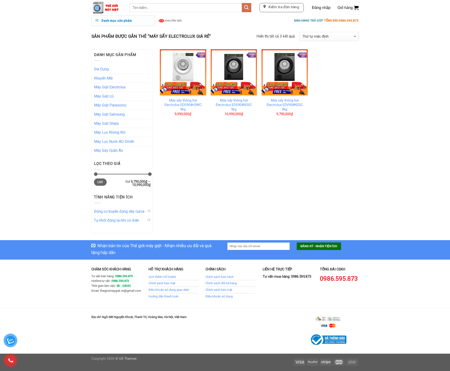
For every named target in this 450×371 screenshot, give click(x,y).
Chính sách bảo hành (220, 277)
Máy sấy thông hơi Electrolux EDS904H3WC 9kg (183, 104)
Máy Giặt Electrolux (110, 87)
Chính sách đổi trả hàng (221, 283)
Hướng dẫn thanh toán (164, 296)
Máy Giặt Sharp (106, 123)
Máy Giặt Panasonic (110, 105)
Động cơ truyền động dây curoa (119, 211)
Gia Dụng (101, 69)
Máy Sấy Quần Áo (108, 150)
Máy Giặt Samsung (109, 114)
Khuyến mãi (173, 20)
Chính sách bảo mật (162, 283)
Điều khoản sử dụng (219, 296)
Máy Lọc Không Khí (109, 132)
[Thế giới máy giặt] (107, 7)
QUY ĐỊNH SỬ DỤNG (162, 277)
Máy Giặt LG (104, 96)
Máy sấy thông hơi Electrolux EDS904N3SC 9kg (234, 104)
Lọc (100, 182)
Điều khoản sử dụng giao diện (169, 290)
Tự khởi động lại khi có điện (116, 220)
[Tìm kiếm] (246, 7)
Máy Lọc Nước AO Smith (114, 141)
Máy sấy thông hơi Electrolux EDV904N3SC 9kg (285, 104)
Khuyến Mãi (103, 78)
